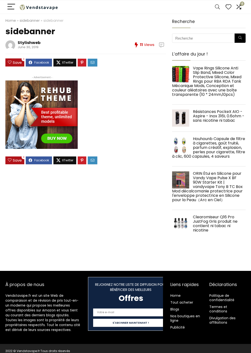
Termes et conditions (218, 309)
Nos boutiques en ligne (185, 318)
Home (10, 20)
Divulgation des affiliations (222, 320)
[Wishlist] (228, 7)
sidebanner (30, 20)
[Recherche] (240, 38)
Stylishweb (29, 42)
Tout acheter (181, 302)
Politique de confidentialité (221, 297)
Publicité (177, 327)
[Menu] (11, 6)
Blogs (174, 309)
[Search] (217, 6)
